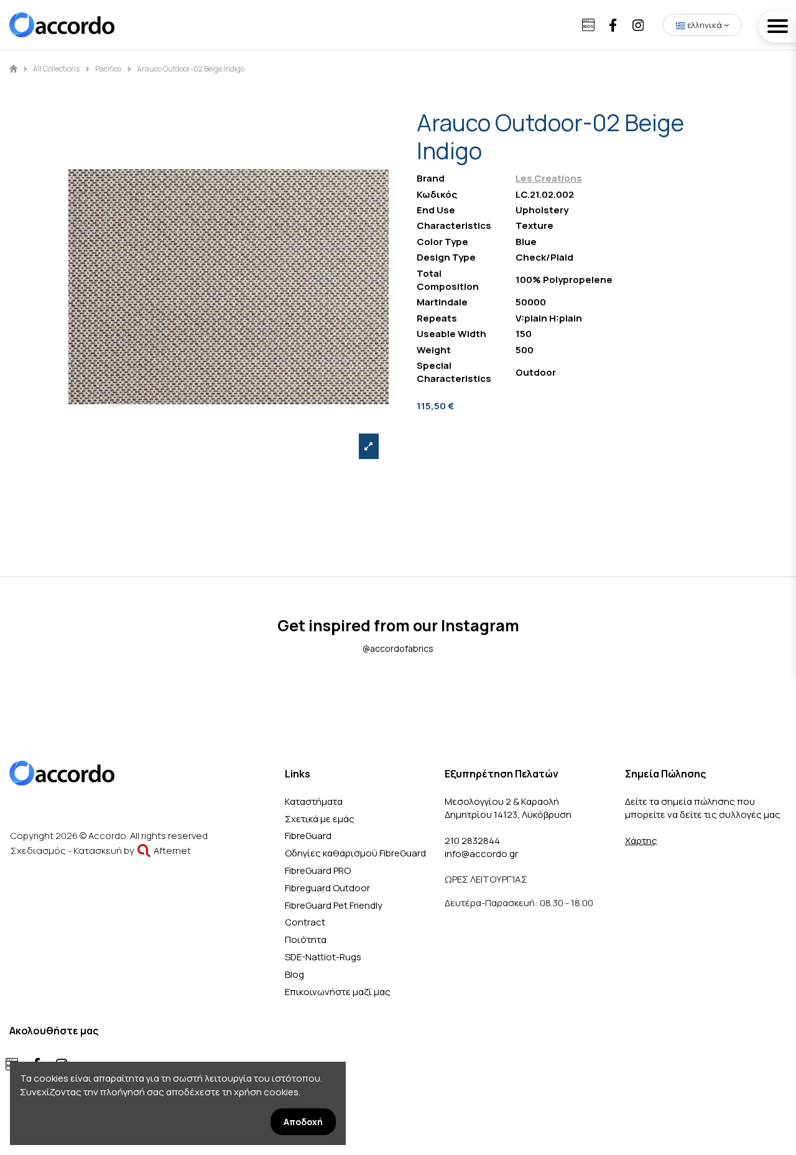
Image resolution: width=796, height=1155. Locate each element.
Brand (431, 178)
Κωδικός (437, 194)
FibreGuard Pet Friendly (333, 905)
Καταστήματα (314, 801)
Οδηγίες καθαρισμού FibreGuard (355, 853)
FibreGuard (308, 835)
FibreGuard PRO (318, 870)
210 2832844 (472, 840)
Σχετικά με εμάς (319, 818)
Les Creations (549, 178)
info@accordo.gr (481, 853)
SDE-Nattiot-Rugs (323, 956)
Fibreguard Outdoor (327, 887)
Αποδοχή (303, 1122)
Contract (305, 922)
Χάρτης (641, 840)
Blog (294, 974)
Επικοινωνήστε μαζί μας (338, 991)
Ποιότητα (305, 939)
